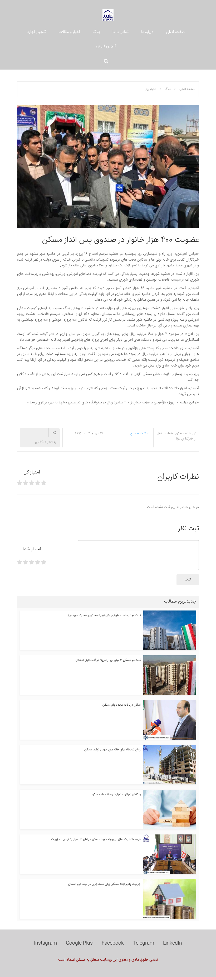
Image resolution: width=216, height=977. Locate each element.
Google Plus (79, 943)
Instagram (45, 943)
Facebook (113, 943)
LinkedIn (172, 943)
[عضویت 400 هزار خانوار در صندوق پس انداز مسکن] (108, 166)
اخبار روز (151, 89)
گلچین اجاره (36, 32)
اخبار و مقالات (69, 32)
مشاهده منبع (139, 433)
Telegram (143, 943)
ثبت (188, 580)
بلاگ (96, 32)
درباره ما (147, 32)
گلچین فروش (106, 46)
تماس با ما (120, 32)
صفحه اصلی (175, 32)
